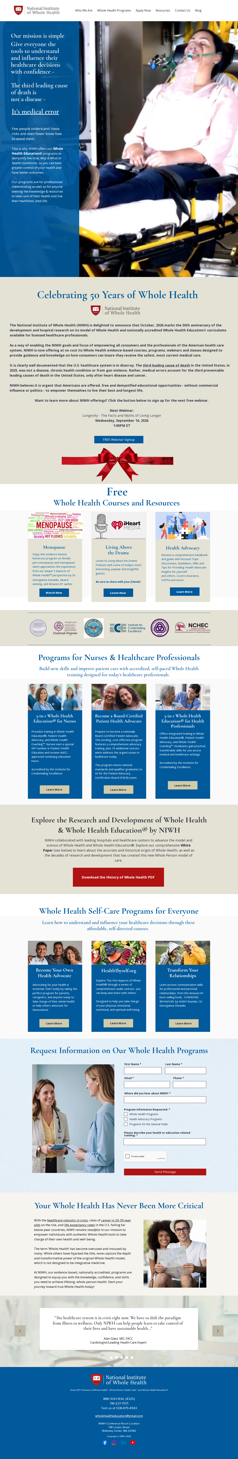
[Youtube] (133, 1442)
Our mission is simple (37, 36)
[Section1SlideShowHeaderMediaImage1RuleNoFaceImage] (106, 1357)
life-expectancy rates (79, 1225)
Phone (177, 1078)
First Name (131, 1064)
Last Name (172, 1064)
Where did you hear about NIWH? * (147, 1093)
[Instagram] (114, 1442)
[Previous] (20, 1331)
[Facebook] (105, 1442)
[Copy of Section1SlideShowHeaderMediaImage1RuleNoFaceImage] (116, 1357)
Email (128, 1078)
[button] (84, 10)
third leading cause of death (166, 365)
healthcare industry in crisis (67, 1220)
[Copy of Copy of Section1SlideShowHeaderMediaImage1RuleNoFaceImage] (127, 1357)
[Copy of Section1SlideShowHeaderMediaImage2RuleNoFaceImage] (132, 1357)
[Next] (217, 1331)
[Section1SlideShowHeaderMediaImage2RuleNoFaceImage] (111, 1357)
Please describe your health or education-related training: (157, 1134)
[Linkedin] (123, 1442)
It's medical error (35, 111)
